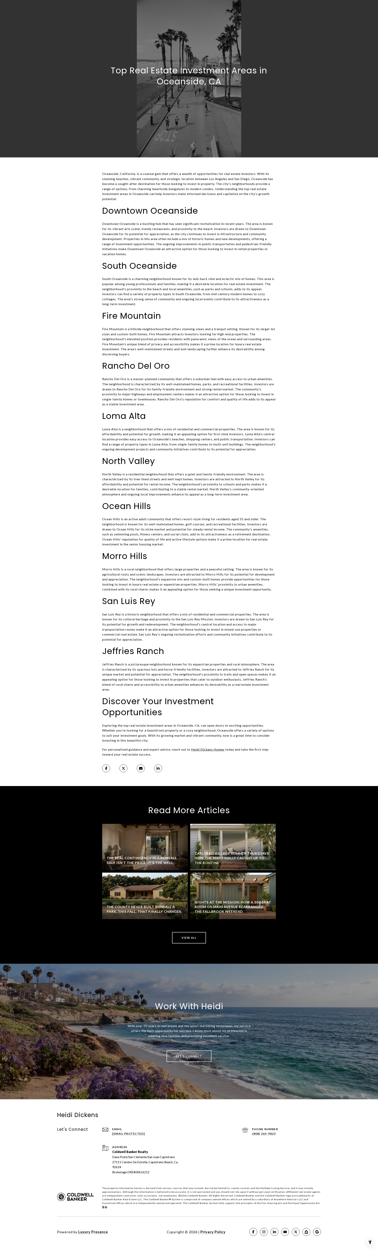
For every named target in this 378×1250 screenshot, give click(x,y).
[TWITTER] (296, 1232)
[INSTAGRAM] (264, 1232)
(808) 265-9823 (264, 1133)
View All (189, 937)
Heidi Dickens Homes (207, 749)
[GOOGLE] (317, 1232)
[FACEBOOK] (253, 1232)
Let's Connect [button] (189, 1056)
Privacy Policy (213, 1232)
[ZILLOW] (306, 1232)
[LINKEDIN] (274, 1232)
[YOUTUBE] (285, 1232)
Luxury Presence (93, 1232)
